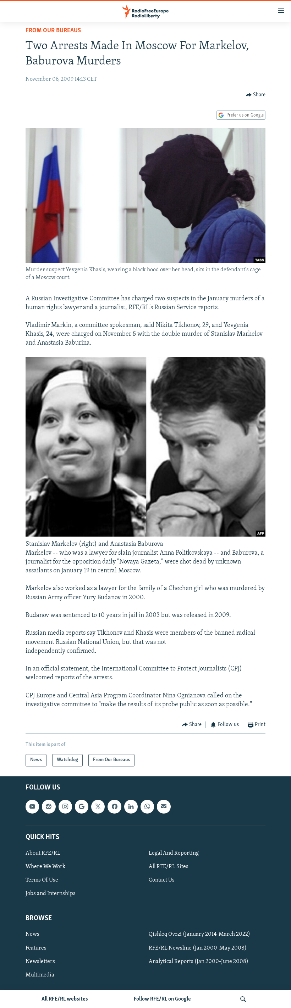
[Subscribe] (163, 806)
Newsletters (40, 961)
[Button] (256, 95)
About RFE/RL (43, 853)
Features (36, 948)
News (32, 934)
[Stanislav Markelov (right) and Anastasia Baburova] (145, 535)
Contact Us (162, 880)
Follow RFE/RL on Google (162, 999)
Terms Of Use (42, 880)
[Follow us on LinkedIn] (131, 806)
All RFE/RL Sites (168, 867)
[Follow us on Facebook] (114, 806)
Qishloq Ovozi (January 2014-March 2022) (199, 934)
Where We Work (46, 867)
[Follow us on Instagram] (65, 806)
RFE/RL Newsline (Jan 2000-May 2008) (198, 948)
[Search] (243, 999)
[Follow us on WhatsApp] (147, 806)
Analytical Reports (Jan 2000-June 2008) (198, 961)
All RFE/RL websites (65, 999)
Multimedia (40, 975)
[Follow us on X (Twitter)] (98, 806)
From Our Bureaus (53, 31)
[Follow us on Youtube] (32, 806)
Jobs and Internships (51, 893)
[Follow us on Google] (81, 806)
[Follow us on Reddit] (48, 806)
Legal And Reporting (174, 853)
